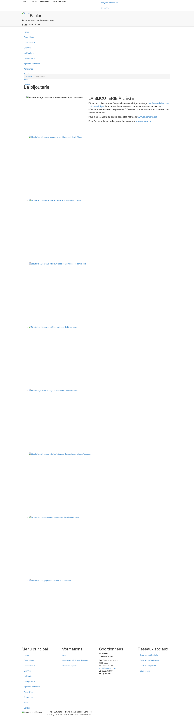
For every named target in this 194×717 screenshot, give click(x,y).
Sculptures (28, 697)
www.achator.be (143, 121)
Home (26, 32)
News (26, 702)
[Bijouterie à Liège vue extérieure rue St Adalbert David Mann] (99, 167)
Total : (31, 24)
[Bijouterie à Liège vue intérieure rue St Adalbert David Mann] (99, 230)
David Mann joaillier (148, 665)
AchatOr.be (28, 68)
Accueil (29, 76)
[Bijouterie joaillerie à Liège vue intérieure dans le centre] (99, 421)
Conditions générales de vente (75, 660)
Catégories (28, 58)
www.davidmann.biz (147, 116)
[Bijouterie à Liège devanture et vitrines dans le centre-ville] (99, 547)
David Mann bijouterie (149, 655)
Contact (27, 707)
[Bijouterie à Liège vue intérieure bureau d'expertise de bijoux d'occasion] (99, 484)
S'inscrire (105, 8)
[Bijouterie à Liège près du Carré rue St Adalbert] (99, 611)
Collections (28, 42)
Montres (27, 47)
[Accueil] (26, 13)
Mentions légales (69, 665)
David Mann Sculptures (149, 660)
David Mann (29, 37)
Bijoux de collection (32, 63)
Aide (64, 655)
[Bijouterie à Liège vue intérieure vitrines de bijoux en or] (99, 357)
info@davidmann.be (109, 2)
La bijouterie (29, 53)
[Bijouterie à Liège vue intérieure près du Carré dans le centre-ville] (99, 294)
